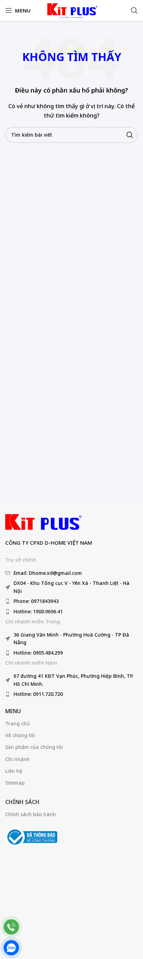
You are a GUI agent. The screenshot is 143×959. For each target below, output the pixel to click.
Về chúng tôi (20, 735)
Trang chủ (17, 723)
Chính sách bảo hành (30, 814)
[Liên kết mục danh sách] (71, 573)
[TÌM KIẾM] (130, 135)
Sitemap (15, 782)
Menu (13, 711)
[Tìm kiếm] (134, 10)
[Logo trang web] (71, 9)
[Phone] (11, 927)
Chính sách (22, 802)
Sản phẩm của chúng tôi (34, 747)
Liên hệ (13, 771)
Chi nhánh (17, 759)
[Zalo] (11, 948)
